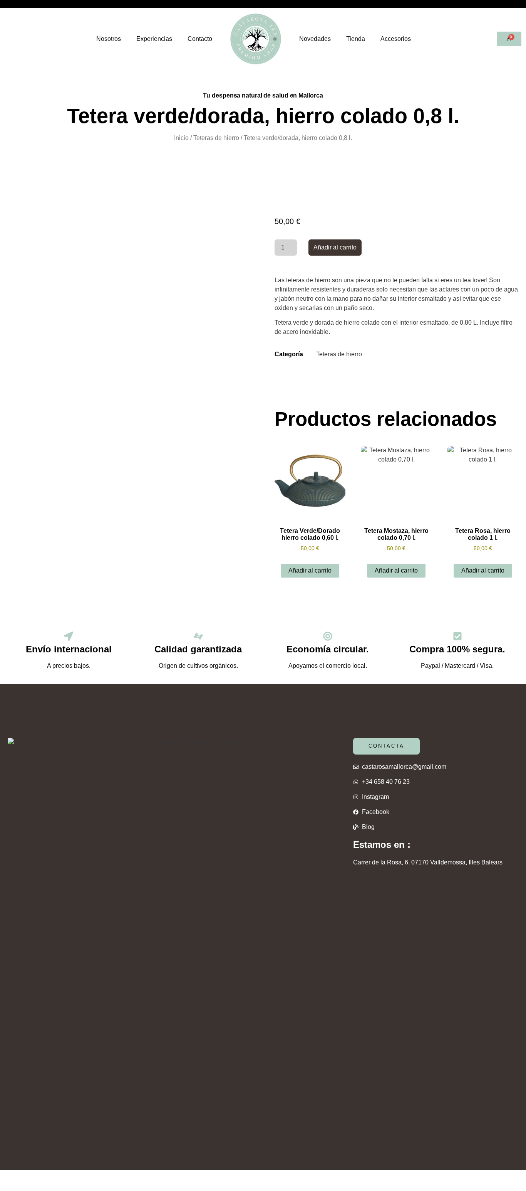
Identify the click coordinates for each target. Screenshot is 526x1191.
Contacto (200, 38)
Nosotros (108, 38)
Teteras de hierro (216, 138)
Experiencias (154, 38)
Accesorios (395, 38)
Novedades (315, 38)
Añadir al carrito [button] (310, 570)
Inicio (181, 138)
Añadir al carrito (335, 247)
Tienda (355, 38)
